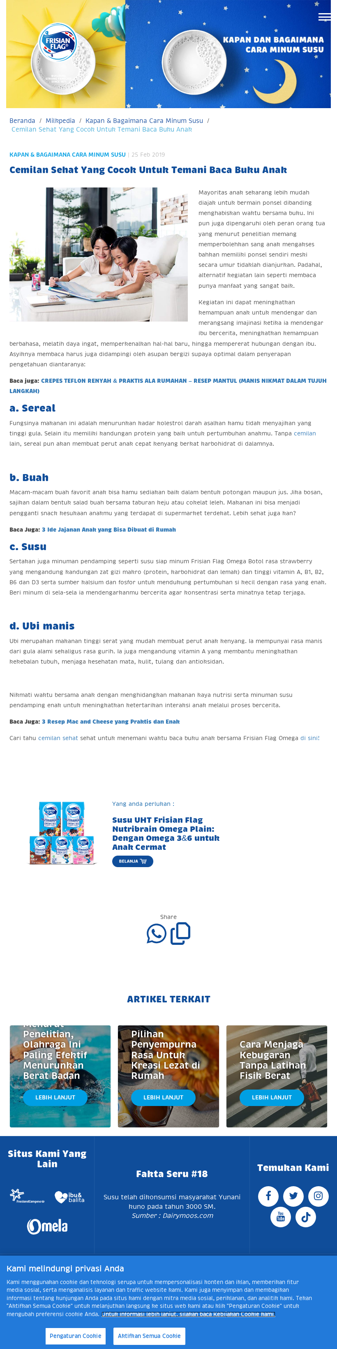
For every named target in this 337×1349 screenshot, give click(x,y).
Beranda (22, 121)
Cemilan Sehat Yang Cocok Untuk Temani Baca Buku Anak (102, 129)
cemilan (305, 433)
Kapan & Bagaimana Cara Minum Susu (144, 121)
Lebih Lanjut (55, 1097)
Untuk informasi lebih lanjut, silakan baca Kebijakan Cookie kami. (188, 1314)
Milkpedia (60, 121)
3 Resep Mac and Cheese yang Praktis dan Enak (111, 721)
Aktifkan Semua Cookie (149, 1336)
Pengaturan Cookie (76, 1336)
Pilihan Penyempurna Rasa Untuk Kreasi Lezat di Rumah (165, 1055)
